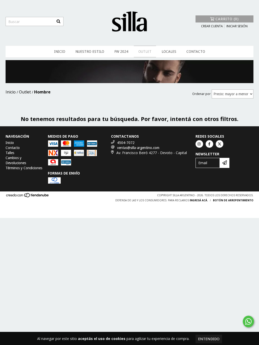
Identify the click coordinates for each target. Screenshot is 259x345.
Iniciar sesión (237, 26)
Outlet (145, 52)
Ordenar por (201, 94)
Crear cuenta (212, 26)
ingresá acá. (199, 200)
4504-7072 (126, 143)
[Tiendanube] (28, 196)
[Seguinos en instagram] (199, 144)
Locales (169, 52)
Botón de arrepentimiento (233, 200)
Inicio (59, 52)
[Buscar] (58, 21)
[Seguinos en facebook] (209, 144)
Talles (10, 153)
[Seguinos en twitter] (219, 144)
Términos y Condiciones (24, 168)
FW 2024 (121, 52)
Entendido (209, 339)
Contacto (195, 52)
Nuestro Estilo (89, 52)
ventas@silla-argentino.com (138, 148)
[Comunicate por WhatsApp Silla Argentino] (248, 321)
